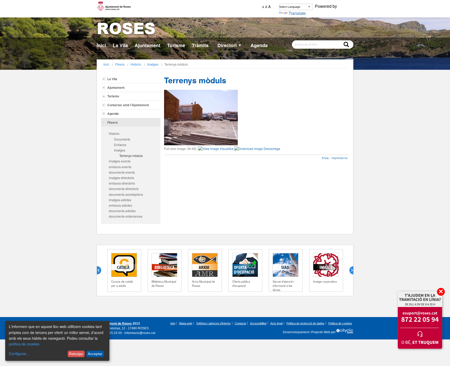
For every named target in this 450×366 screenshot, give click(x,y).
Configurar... (19, 353)
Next (349, 270)
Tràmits (200, 45)
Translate (297, 13)
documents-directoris (124, 188)
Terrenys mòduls (131, 155)
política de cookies (24, 343)
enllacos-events (120, 167)
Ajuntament (147, 45)
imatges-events (119, 161)
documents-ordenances (125, 216)
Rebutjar (76, 354)
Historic (135, 64)
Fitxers (119, 64)
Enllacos (120, 144)
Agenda (259, 45)
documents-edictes (122, 211)
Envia (325, 158)
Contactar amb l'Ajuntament (128, 105)
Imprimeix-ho (340, 158)
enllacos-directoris (122, 183)
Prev (101, 270)
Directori (229, 45)
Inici (101, 45)
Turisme (176, 45)
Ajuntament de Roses (116, 323)
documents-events (122, 172)
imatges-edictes (120, 200)
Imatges (152, 64)
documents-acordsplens (126, 194)
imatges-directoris (121, 177)
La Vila (120, 45)
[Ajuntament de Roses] (225, 29)
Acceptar (95, 354)
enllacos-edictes (120, 205)
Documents (122, 139)
